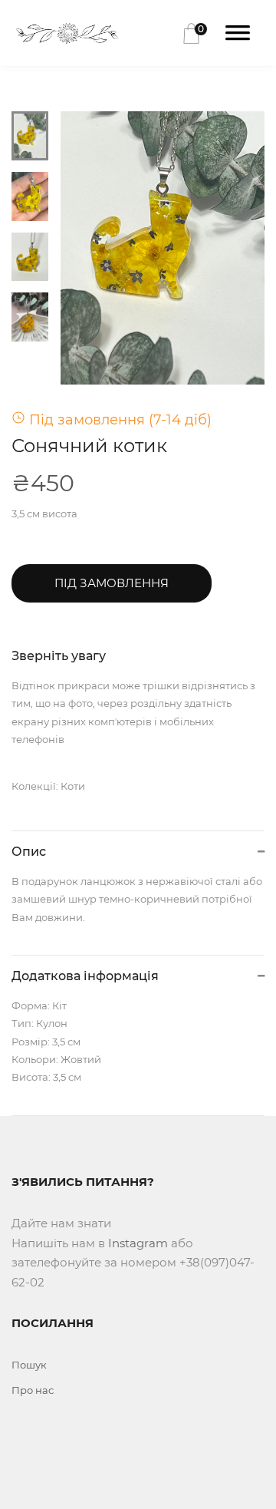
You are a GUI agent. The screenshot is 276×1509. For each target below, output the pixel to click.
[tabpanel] (163, 248)
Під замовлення (111, 583)
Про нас (33, 1390)
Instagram (138, 1243)
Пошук (29, 1365)
